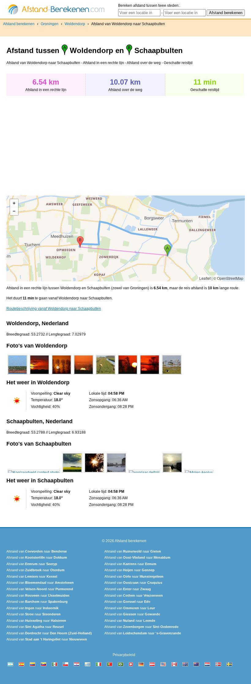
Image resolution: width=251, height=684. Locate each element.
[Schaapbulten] (33, 472)
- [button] (14, 211)
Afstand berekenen (19, 24)
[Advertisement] (57, 142)
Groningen (49, 24)
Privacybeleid (124, 655)
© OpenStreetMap (228, 278)
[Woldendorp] (17, 374)
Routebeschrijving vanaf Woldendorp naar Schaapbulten (53, 308)
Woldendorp (75, 24)
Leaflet (205, 278)
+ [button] (14, 203)
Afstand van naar (36, 551)
